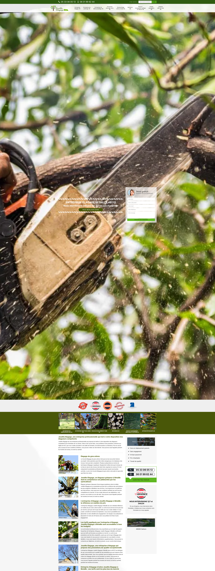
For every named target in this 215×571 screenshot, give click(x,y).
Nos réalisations (91, 210)
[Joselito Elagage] (59, 8)
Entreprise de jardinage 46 (86, 8)
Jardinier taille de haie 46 (160, 8)
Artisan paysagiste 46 (151, 8)
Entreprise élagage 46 (77, 8)
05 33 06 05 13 (68, 2)
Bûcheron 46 (130, 8)
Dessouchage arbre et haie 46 (120, 8)
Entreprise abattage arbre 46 (110, 8)
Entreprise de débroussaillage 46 (98, 8)
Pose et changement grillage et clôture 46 (140, 8)
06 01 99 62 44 (86, 2)
